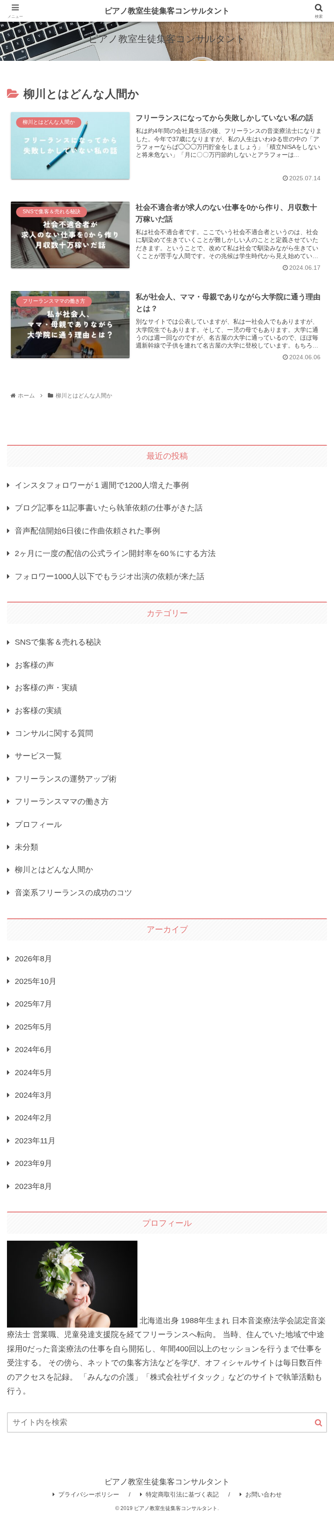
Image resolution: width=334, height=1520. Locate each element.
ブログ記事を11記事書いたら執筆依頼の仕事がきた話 (109, 507)
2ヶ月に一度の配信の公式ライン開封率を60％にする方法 (115, 553)
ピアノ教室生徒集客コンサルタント (167, 11)
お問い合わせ (263, 1494)
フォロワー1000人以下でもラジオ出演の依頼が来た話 (109, 576)
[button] (318, 1422)
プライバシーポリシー (88, 1494)
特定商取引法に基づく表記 (182, 1494)
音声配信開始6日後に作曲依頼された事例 (87, 531)
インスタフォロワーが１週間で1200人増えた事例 (102, 485)
